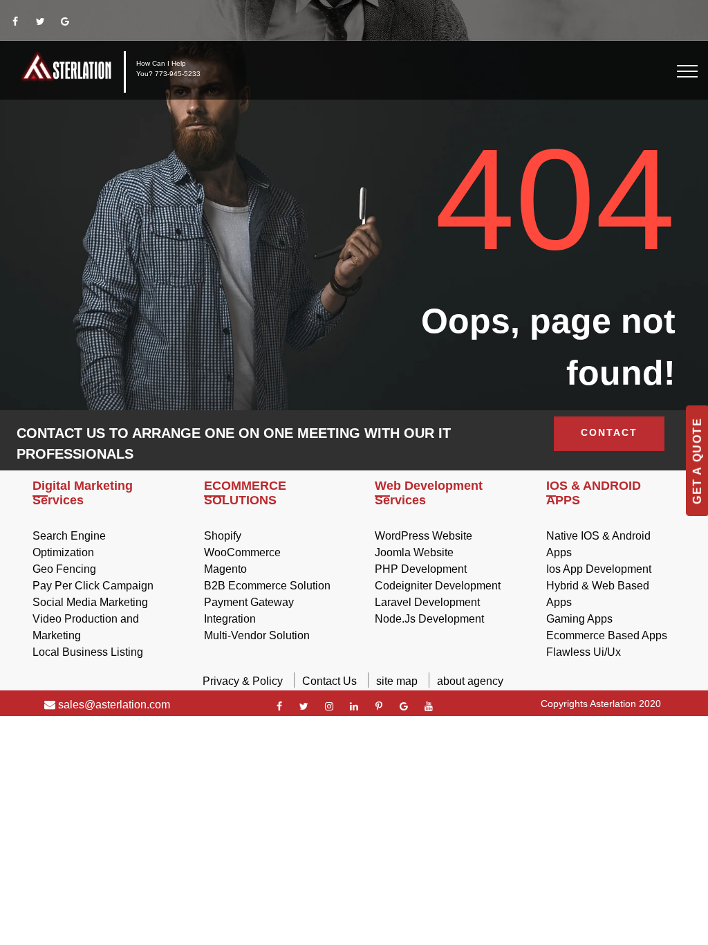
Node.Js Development (429, 619)
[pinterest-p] (379, 706)
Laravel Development (427, 602)
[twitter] (40, 21)
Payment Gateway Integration (249, 610)
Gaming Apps (579, 619)
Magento (225, 569)
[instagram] (329, 706)
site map (397, 681)
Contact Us (329, 681)
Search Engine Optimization (69, 544)
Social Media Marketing (90, 602)
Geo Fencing (64, 569)
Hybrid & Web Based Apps (597, 594)
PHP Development (421, 569)
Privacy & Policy (243, 681)
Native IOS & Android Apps (598, 544)
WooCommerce (242, 552)
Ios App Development (598, 569)
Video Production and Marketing (85, 627)
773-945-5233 (178, 73)
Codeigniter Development (438, 585)
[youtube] (429, 706)
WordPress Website (423, 536)
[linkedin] (354, 706)
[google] (65, 21)
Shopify (222, 536)
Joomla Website (414, 552)
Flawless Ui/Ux (583, 652)
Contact (609, 432)
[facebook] (15, 21)
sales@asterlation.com (112, 704)
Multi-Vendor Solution (257, 635)
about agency (470, 681)
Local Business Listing (87, 652)
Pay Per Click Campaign (92, 585)
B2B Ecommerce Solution (267, 585)
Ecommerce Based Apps (606, 635)
